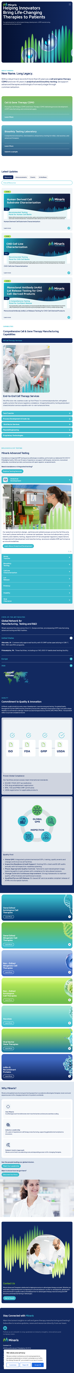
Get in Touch (9, 1298)
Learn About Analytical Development (18, 546)
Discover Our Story (10, 1174)
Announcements (21, 177)
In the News (43, 177)
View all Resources (9, 183)
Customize (12, 1365)
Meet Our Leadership (11, 1166)
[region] (25, 1359)
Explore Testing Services (12, 471)
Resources (8, 177)
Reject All (25, 1365)
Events (33, 177)
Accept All (38, 1365)
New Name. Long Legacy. (17, 73)
